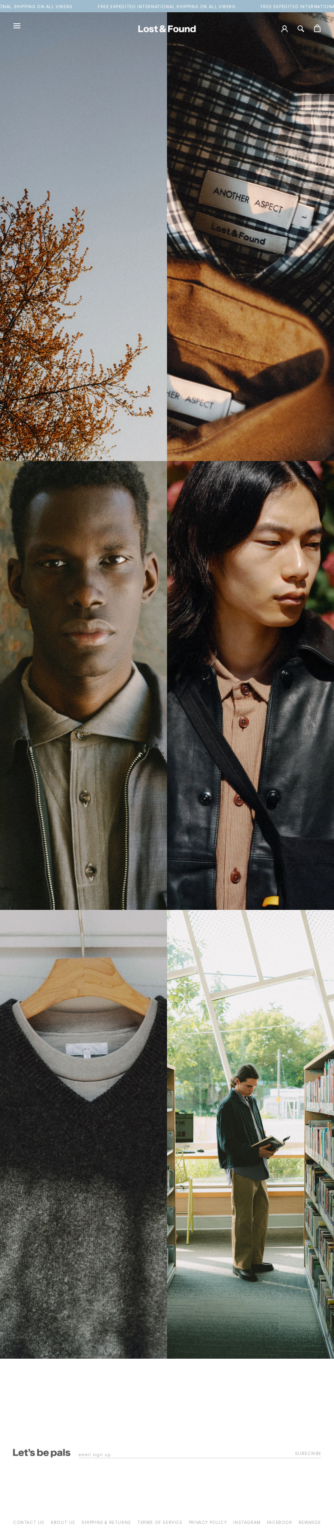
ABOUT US (63, 1522)
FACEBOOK (279, 1522)
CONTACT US (28, 1522)
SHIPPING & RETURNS (106, 1522)
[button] (16, 28)
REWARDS (310, 1522)
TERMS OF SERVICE (159, 1522)
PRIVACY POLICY (208, 1522)
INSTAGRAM (246, 1522)
